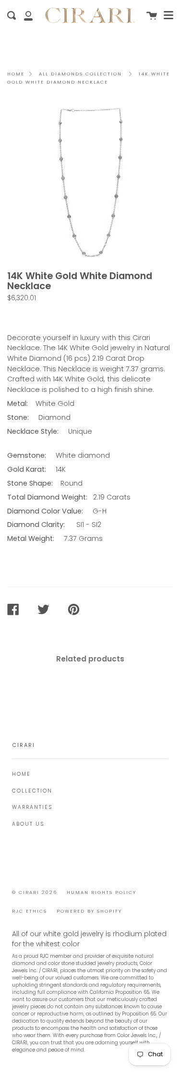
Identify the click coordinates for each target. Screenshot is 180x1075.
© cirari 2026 (34, 892)
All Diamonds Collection (80, 74)
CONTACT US (34, 315)
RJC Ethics (29, 911)
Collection (32, 790)
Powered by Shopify (89, 911)
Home (15, 74)
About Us (28, 824)
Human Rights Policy (101, 892)
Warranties (32, 807)
